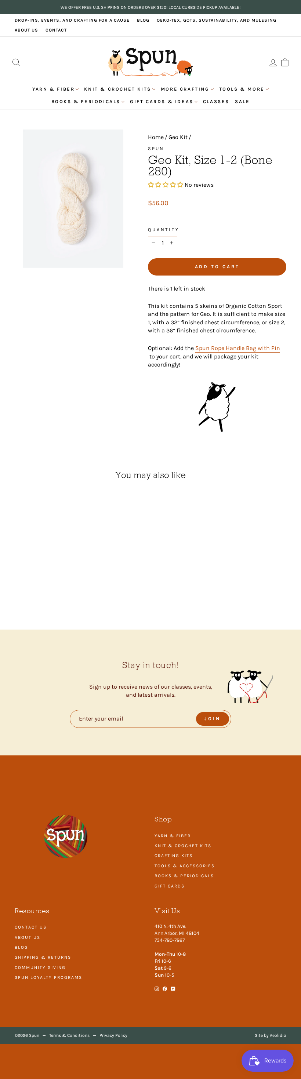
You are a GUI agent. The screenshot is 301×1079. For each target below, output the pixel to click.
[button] (166, 184)
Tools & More (242, 89)
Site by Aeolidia (270, 1035)
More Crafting (185, 89)
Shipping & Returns (43, 957)
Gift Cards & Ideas (161, 101)
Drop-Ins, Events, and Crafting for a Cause (72, 20)
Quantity (163, 229)
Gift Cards (170, 886)
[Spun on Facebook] (165, 988)
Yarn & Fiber (53, 89)
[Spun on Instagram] (157, 988)
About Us (26, 30)
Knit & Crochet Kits (117, 89)
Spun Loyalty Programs (48, 977)
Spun (156, 148)
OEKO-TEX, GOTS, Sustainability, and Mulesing (216, 20)
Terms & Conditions (69, 1035)
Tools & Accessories (185, 865)
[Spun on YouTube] (173, 988)
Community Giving (40, 967)
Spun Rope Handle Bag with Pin (237, 348)
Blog (143, 20)
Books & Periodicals (85, 101)
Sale (242, 101)
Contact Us (31, 927)
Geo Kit (178, 137)
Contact (56, 30)
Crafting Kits (174, 855)
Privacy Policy (113, 1035)
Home (156, 137)
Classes (216, 101)
